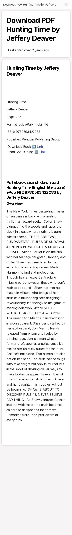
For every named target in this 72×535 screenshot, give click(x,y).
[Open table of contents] (66, 5)
